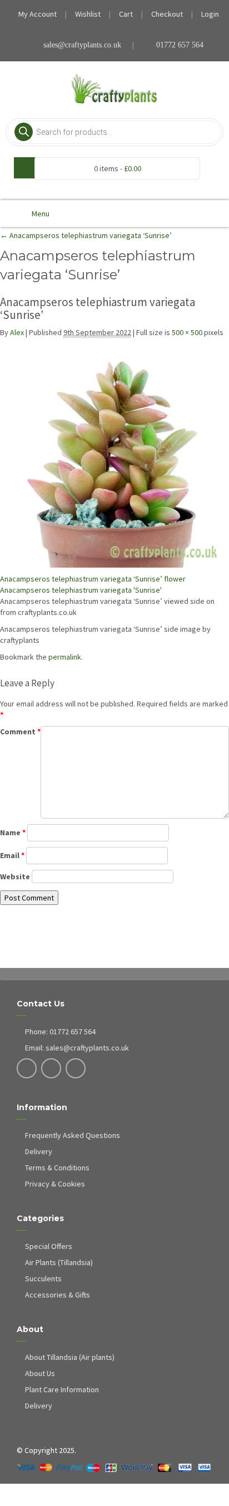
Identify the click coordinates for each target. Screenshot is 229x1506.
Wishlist (88, 14)
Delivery (38, 1151)
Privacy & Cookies (55, 1184)
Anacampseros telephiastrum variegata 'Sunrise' (81, 590)
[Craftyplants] (114, 89)
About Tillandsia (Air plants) (69, 1357)
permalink (64, 657)
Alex (17, 332)
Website (15, 876)
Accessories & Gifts (57, 1295)
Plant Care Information (62, 1389)
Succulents (43, 1278)
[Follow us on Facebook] (27, 1069)
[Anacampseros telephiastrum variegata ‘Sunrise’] (114, 453)
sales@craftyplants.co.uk (82, 45)
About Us (40, 1373)
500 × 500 (187, 332)
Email (12, 855)
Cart (126, 14)
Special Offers (48, 1246)
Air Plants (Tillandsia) (59, 1262)
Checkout (167, 14)
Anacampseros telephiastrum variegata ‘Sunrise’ (86, 235)
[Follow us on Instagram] (76, 1069)
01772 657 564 (178, 45)
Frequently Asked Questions (72, 1135)
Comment (20, 732)
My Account (37, 14)
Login (210, 14)
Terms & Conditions (57, 1168)
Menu (40, 214)
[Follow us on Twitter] (51, 1069)
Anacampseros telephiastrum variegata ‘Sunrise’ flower (93, 579)
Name (13, 832)
